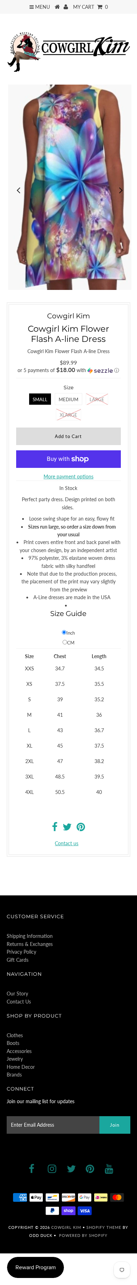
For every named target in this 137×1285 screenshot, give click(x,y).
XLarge (68, 415)
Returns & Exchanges (30, 944)
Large (97, 399)
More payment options (68, 476)
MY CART (90, 7)
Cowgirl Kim (66, 1227)
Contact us (66, 843)
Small (40, 399)
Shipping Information (30, 936)
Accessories (19, 1051)
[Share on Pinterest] (81, 829)
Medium (68, 399)
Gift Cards (17, 960)
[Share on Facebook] (55, 829)
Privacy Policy (21, 952)
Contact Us (19, 1002)
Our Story (17, 993)
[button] (68, 370)
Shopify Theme (103, 1227)
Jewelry (15, 1059)
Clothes (15, 1035)
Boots (13, 1043)
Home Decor (21, 1067)
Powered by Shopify (83, 1235)
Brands (14, 1075)
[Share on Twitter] (67, 829)
